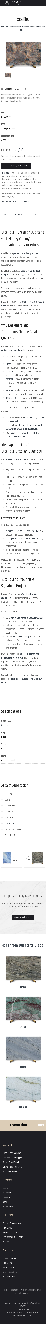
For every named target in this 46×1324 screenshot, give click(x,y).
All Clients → (8, 1241)
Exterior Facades (9, 1258)
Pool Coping (7, 1263)
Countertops (10, 823)
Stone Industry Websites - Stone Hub (23, 1315)
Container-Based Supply (12, 1157)
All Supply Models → (11, 1171)
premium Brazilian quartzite (25, 253)
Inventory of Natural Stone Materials (21, 26)
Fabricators (7, 1228)
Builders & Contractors (12, 1223)
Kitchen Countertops (11, 1272)
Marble (5, 1188)
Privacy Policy (20, 1309)
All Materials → (9, 1206)
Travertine (7, 1193)
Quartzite (5, 725)
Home (3, 26)
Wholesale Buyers (10, 1232)
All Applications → (10, 1277)
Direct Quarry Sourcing (12, 1153)
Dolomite (6, 1197)
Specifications (19, 215)
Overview (6, 215)
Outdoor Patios (9, 1267)
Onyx (5, 1202)
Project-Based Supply (11, 1162)
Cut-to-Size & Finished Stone (14, 1167)
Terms (28, 1309)
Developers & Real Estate (13, 1237)
